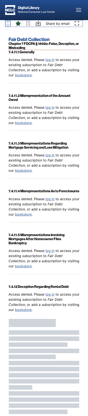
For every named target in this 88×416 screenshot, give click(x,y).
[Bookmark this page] (28, 24)
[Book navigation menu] (8, 23)
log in (49, 60)
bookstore (23, 75)
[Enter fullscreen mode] (77, 24)
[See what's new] (18, 23)
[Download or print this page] (38, 24)
